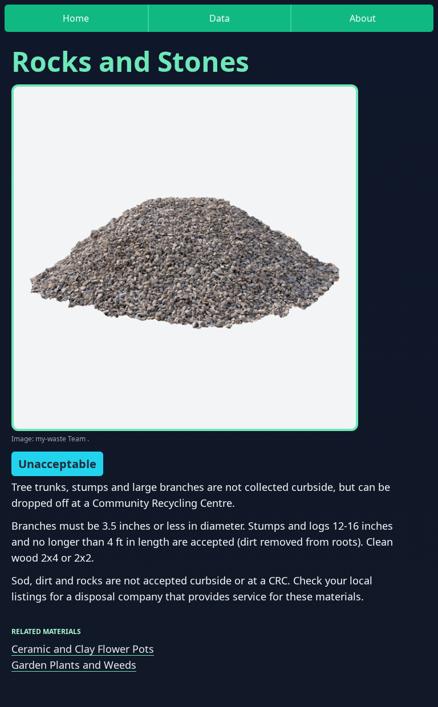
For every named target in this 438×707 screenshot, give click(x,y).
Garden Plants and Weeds (73, 665)
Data (219, 18)
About (363, 18)
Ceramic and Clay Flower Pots (82, 649)
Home (76, 18)
